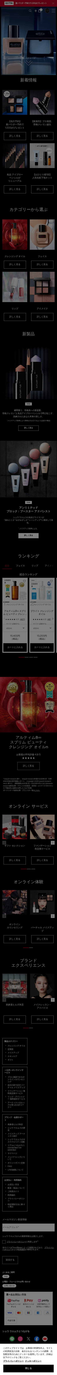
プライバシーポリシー (13, 1361)
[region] (28, 1359)
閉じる (28, 1368)
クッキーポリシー (33, 1361)
